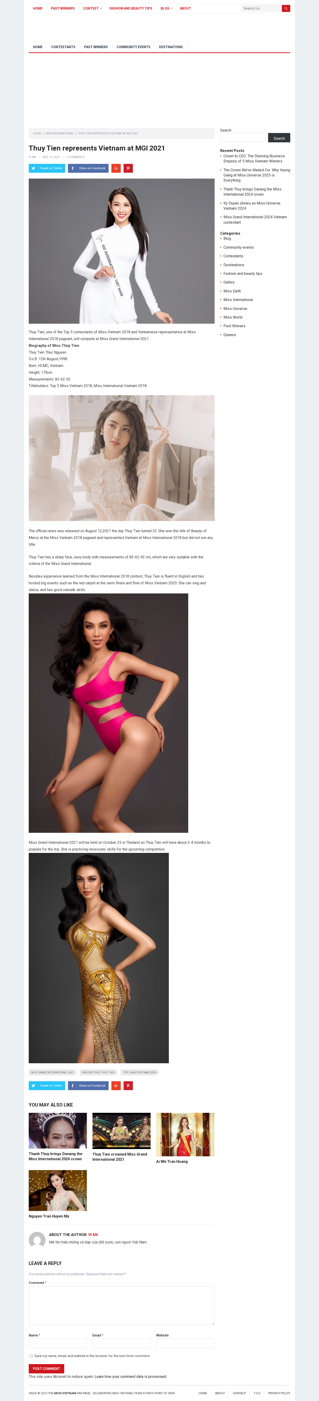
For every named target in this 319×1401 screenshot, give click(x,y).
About (185, 8)
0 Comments (76, 157)
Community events (133, 47)
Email (97, 1335)
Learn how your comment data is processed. (131, 1376)
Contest (91, 8)
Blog (165, 8)
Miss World (232, 317)
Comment (37, 1283)
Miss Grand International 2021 (52, 1072)
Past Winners (63, 8)
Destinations (171, 47)
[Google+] (116, 168)
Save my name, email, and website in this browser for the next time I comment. (92, 1356)
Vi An (32, 157)
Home (38, 8)
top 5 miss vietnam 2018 (139, 1072)
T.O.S (257, 1393)
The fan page (69, 1393)
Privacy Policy (279, 1393)
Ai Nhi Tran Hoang (172, 1161)
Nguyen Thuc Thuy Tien (98, 1072)
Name (34, 1335)
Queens (229, 335)
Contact (239, 1393)
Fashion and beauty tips (130, 8)
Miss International (60, 133)
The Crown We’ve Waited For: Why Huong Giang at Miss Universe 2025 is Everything (256, 175)
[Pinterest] (128, 168)
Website (162, 1335)
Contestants (63, 47)
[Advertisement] (159, 88)
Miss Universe (235, 308)
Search (225, 130)
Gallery (229, 282)
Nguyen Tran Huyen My (49, 1216)
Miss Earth (232, 291)
